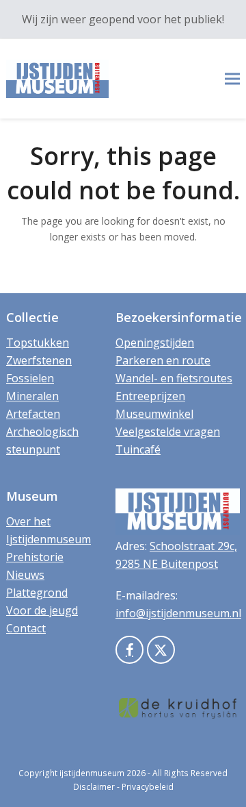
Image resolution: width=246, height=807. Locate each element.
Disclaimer (94, 787)
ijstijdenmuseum (91, 773)
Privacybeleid (148, 787)
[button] (232, 79)
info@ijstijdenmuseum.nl (178, 613)
